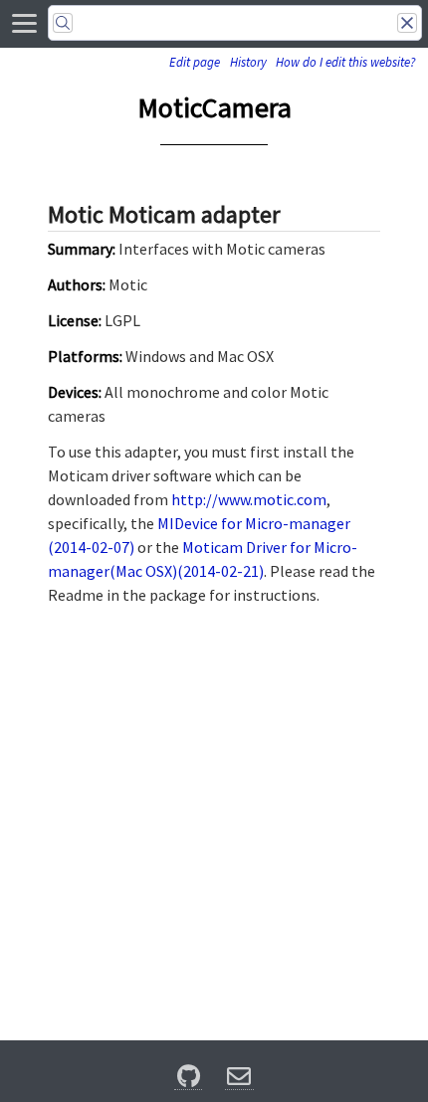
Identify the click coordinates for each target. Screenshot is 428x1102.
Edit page (194, 62)
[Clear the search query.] (407, 23)
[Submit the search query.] (63, 23)
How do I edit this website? (345, 62)
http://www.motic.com (248, 499)
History (248, 62)
